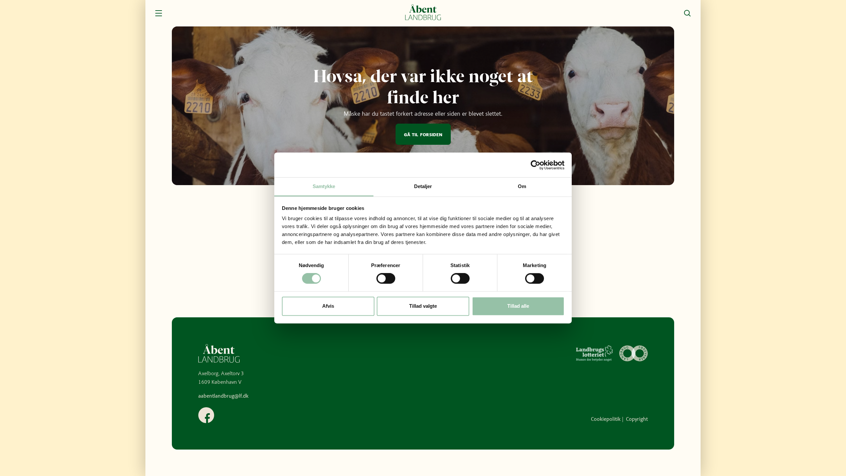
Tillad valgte (423, 306)
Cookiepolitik (606, 419)
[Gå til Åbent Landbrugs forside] (423, 13)
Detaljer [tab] (423, 186)
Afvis (328, 306)
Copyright (637, 419)
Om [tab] (522, 186)
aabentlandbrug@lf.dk (223, 396)
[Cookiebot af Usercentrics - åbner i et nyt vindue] (535, 165)
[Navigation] (158, 13)
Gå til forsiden (423, 134)
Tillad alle (518, 306)
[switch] (385, 278)
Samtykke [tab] (324, 186)
